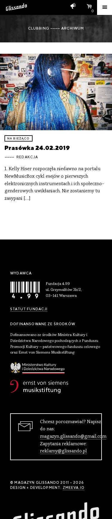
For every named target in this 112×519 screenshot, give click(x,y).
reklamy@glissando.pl (63, 451)
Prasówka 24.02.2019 (37, 147)
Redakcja (27, 157)
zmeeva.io (74, 488)
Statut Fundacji (28, 309)
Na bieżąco (18, 138)
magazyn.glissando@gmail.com (73, 436)
